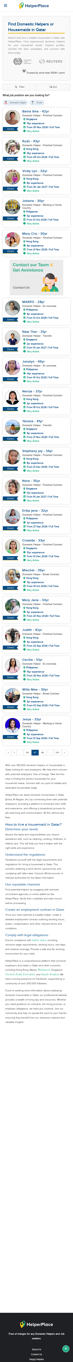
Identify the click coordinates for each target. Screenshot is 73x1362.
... (20, 752)
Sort (55, 87)
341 (57, 752)
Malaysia (44, 970)
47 (35, 752)
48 (42, 752)
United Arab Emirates (20, 974)
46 (27, 752)
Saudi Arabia (50, 974)
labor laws (39, 940)
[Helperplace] (3, 3)
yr (47, 111)
